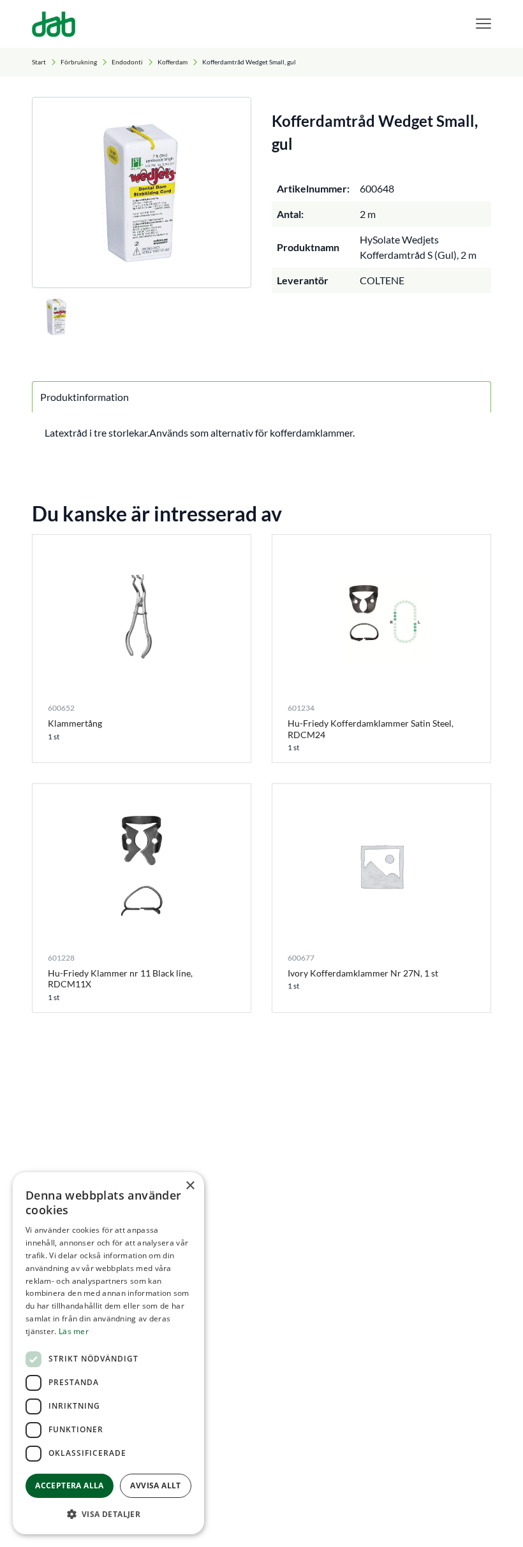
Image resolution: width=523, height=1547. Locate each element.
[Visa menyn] (483, 23)
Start (39, 62)
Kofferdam (173, 62)
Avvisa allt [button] (155, 1485)
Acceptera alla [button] (69, 1485)
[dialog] (108, 1353)
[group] (141, 192)
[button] (108, 1514)
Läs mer (74, 1331)
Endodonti (127, 62)
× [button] (190, 1186)
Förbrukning (79, 62)
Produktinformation (84, 397)
